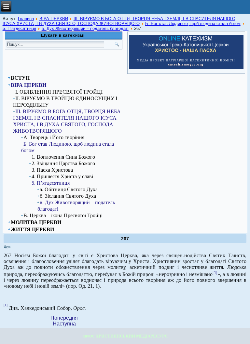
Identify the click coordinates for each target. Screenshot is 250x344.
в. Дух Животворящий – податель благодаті (85, 28)
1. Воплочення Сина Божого (63, 157)
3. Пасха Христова (52, 170)
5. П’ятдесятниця (19, 28)
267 (125, 238)
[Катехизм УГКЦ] (186, 68)
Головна (26, 18)
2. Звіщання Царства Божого (63, 163)
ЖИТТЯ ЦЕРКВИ (32, 229)
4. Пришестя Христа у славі (62, 176)
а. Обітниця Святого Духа (69, 189)
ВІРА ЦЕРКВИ (53, 18)
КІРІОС (89, 336)
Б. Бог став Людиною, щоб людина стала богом (193, 23)
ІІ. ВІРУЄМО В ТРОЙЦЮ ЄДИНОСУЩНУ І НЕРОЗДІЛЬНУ (65, 102)
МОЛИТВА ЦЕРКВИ (36, 222)
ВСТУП (20, 78)
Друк (7, 246)
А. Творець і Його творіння (53, 137)
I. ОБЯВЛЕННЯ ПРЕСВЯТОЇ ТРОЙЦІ (59, 92)
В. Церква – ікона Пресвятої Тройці (63, 215)
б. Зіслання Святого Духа (68, 196)
